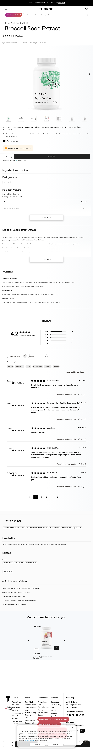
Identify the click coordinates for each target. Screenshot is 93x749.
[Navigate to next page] (63, 497)
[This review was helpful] (79, 464)
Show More (47, 217)
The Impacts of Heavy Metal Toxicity (14, 604)
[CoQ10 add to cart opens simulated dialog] (56, 648)
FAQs (52, 708)
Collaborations (17, 713)
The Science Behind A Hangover (13, 596)
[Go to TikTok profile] (80, 715)
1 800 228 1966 (71, 708)
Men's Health (19, 563)
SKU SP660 (24, 23)
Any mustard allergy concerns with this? (53, 719)
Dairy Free (67, 528)
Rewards (54, 713)
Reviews (43, 43)
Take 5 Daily (29, 702)
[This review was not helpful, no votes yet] (83, 394)
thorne (56, 367)
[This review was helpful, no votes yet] (79, 394)
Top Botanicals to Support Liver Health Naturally (19, 600)
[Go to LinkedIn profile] (83, 715)
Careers (15, 719)
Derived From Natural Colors (38, 528)
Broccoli (6, 182)
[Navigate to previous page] (30, 497)
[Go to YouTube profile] (77, 715)
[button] (12, 36)
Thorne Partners (43, 707)
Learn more (22, 160)
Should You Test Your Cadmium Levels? (16, 592)
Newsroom (16, 708)
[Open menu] (6, 9)
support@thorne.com (73, 705)
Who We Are (16, 702)
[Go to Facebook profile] (70, 715)
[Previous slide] (29, 641)
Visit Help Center (72, 702)
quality (10, 367)
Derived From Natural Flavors (15, 528)
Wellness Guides (31, 718)
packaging (19, 367)
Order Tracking (56, 705)
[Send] (80, 742)
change (47, 367)
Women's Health (31, 563)
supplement (37, 367)
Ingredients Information (10, 43)
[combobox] (38, 356)
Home (7, 23)
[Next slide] (64, 641)
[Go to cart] (86, 9)
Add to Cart (52, 156)
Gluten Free (55, 528)
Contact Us (55, 702)
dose (28, 367)
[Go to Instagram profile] (67, 715)
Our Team (15, 705)
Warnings (33, 43)
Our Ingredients (30, 708)
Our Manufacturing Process (30, 712)
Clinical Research (18, 716)
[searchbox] (15, 356)
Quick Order (55, 716)
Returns (53, 710)
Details (24, 43)
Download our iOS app (74, 712)
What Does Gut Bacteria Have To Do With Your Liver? (21, 588)
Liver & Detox (8, 563)
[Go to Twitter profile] (73, 715)
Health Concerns (31, 705)
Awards (15, 710)
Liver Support (8, 571)
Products (14, 23)
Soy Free (78, 528)
